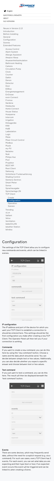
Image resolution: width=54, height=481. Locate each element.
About (5, 18)
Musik (8, 146)
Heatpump (10, 106)
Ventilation (10, 221)
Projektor (10, 163)
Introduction (8, 31)
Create (11, 197)
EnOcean (10, 94)
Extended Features (11, 45)
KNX (8, 126)
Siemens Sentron (13, 180)
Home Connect (12, 108)
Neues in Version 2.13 (13, 28)
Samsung (10, 171)
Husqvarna (10, 114)
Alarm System (12, 52)
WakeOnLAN (11, 224)
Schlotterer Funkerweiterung (19, 174)
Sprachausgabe (12, 188)
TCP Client (10, 194)
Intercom (10, 117)
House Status (12, 111)
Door (8, 86)
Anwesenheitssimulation (16, 60)
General (6, 37)
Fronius (9, 100)
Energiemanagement (15, 91)
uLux (8, 212)
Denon (8, 80)
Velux (8, 218)
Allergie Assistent (13, 55)
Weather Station (13, 227)
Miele (8, 137)
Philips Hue (11, 157)
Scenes (6, 42)
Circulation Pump (13, 69)
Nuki (8, 154)
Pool (8, 160)
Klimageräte (11, 123)
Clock (8, 72)
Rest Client (11, 168)
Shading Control (13, 177)
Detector (10, 83)
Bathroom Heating (14, 63)
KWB (8, 128)
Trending (9, 210)
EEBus (9, 89)
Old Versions (9, 21)
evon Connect (12, 97)
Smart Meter (11, 182)
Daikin (8, 77)
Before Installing (10, 34)
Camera (9, 66)
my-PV (8, 148)
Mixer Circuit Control (15, 140)
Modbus (9, 143)
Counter (9, 74)
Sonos (8, 185)
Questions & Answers (12, 15)
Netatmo (9, 151)
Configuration (9, 40)
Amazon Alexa (12, 57)
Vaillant (9, 215)
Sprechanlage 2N (13, 191)
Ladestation (11, 131)
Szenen (11, 206)
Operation (12, 203)
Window (9, 229)
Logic (8, 134)
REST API (10, 165)
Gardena (9, 103)
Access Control (12, 49)
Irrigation (10, 120)
